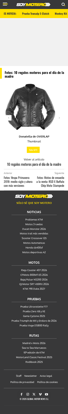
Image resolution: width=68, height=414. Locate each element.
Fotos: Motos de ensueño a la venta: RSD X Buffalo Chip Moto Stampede (50, 181)
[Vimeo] (40, 394)
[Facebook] (22, 394)
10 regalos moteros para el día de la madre (34, 164)
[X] (34, 394)
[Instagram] (28, 394)
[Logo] (33, 4)
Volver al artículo (34, 159)
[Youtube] (46, 394)
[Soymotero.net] (34, 196)
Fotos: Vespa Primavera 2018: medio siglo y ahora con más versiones (18, 181)
